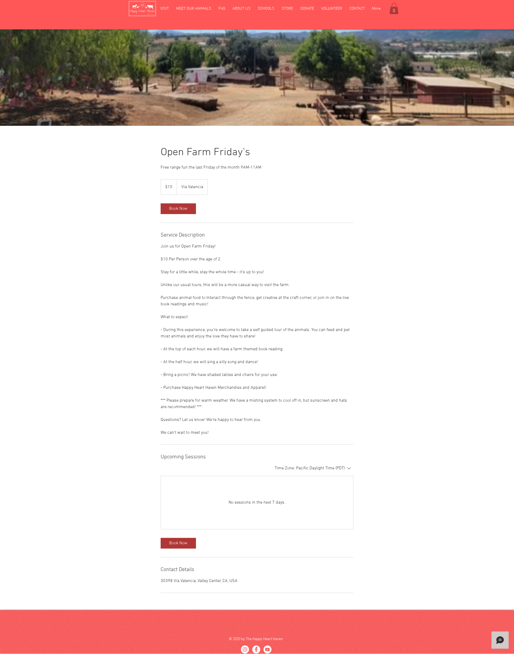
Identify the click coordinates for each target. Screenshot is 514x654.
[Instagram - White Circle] (245, 649)
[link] (178, 208)
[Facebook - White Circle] (256, 649)
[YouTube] (267, 649)
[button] (164, 8)
